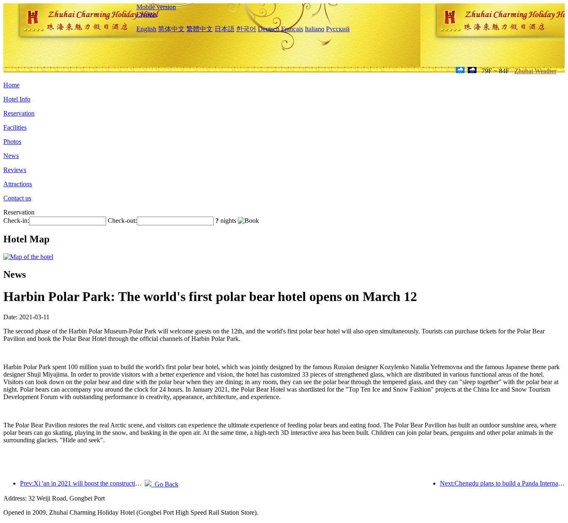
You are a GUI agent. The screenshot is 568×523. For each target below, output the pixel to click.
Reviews (14, 169)
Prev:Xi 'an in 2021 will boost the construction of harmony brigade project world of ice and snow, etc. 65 (82, 483)
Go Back (164, 484)
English (146, 14)
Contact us (17, 198)
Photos (12, 141)
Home (11, 85)
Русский (338, 28)
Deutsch (268, 28)
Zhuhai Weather (535, 70)
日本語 (225, 28)
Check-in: (16, 220)
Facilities (15, 127)
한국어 (246, 28)
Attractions (17, 183)
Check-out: (122, 220)
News (11, 155)
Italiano (314, 28)
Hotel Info (16, 99)
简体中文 (171, 28)
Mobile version (156, 6)
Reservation (19, 113)
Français (292, 28)
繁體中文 (199, 28)
